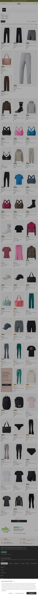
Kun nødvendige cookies (19, 593)
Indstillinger (11, 593)
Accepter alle (31, 593)
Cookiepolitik (4, 590)
